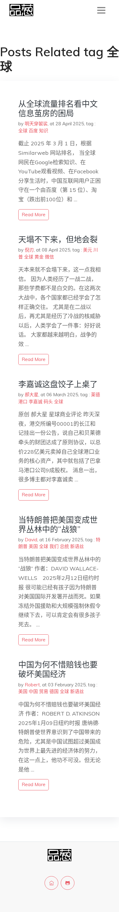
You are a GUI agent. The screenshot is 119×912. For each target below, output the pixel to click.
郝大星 (31, 394)
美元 (87, 250)
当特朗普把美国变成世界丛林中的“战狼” (58, 524)
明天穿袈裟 (36, 124)
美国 (33, 546)
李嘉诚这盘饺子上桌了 (58, 384)
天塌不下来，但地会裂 (58, 239)
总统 (64, 546)
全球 (22, 131)
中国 (33, 691)
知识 (43, 131)
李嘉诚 (35, 401)
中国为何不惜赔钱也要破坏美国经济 (58, 669)
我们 (54, 546)
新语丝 (77, 546)
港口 (22, 401)
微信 (49, 257)
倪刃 (29, 250)
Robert (32, 685)
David (31, 540)
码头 (48, 401)
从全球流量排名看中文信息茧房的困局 (58, 108)
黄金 (39, 257)
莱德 (95, 394)
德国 (54, 691)
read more (33, 214)
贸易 (43, 691)
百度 (33, 131)
